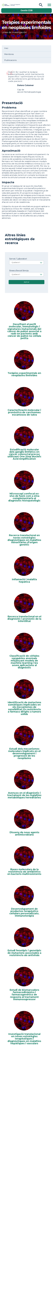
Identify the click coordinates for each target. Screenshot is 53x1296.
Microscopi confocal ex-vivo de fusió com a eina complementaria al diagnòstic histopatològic (24, 497)
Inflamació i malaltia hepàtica (24, 580)
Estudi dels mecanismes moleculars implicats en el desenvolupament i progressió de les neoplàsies (24, 753)
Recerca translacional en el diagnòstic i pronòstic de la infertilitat (24, 619)
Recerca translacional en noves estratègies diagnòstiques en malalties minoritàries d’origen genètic (24, 540)
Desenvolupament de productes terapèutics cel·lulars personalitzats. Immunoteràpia (24, 912)
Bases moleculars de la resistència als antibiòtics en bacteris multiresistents (24, 871)
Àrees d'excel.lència (18, 270)
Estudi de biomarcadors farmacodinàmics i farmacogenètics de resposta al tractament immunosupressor (24, 994)
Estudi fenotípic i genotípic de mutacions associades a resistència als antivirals (24, 953)
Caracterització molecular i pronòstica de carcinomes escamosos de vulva (24, 412)
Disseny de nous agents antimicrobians (24, 833)
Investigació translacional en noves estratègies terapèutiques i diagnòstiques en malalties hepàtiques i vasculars (24, 1039)
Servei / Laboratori (18, 259)
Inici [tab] (6, 48)
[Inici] (8, 4)
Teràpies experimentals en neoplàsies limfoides (24, 374)
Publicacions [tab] (10, 60)
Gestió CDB (27, 10)
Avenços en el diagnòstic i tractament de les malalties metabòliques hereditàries (24, 795)
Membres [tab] (9, 54)
